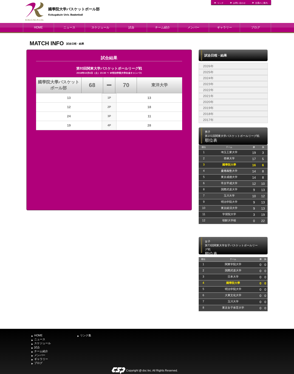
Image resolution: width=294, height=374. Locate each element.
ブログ (255, 27)
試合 (131, 27)
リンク (220, 3)
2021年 (208, 96)
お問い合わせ (239, 3)
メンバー (193, 27)
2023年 (208, 84)
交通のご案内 (261, 3)
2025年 (208, 72)
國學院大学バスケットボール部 (74, 8)
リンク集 (85, 335)
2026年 (208, 66)
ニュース (69, 27)
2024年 (208, 78)
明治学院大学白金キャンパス (127, 73)
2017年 (208, 120)
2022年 (208, 90)
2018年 (208, 114)
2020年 (208, 102)
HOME (38, 27)
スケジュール (100, 27)
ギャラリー (224, 27)
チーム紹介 (162, 27)
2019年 (208, 108)
